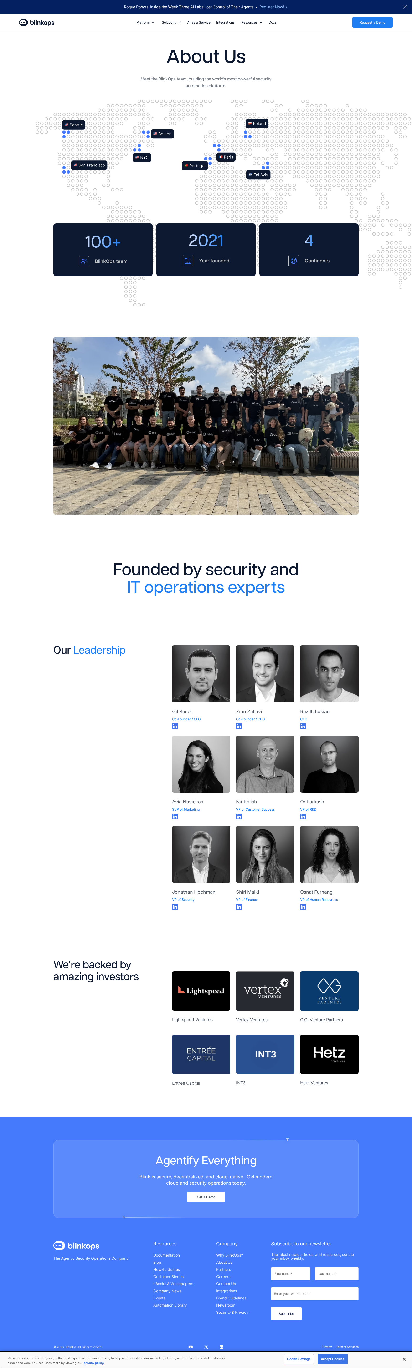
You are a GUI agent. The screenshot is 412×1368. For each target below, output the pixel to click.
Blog (157, 1262)
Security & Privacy (232, 1312)
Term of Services (347, 1346)
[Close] (404, 1359)
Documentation (166, 1255)
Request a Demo (372, 22)
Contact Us (226, 1283)
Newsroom (225, 1305)
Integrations (225, 22)
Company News (167, 1290)
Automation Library (170, 1305)
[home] (36, 22)
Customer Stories (168, 1276)
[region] (206, 1359)
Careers (223, 1276)
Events (159, 1298)
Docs (273, 22)
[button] (145, 22)
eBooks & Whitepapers (173, 1283)
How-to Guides (166, 1269)
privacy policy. (94, 1363)
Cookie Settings (299, 1359)
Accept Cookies (333, 1359)
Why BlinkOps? (229, 1255)
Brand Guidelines (231, 1298)
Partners (223, 1269)
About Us (224, 1262)
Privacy (327, 1346)
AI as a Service (199, 22)
